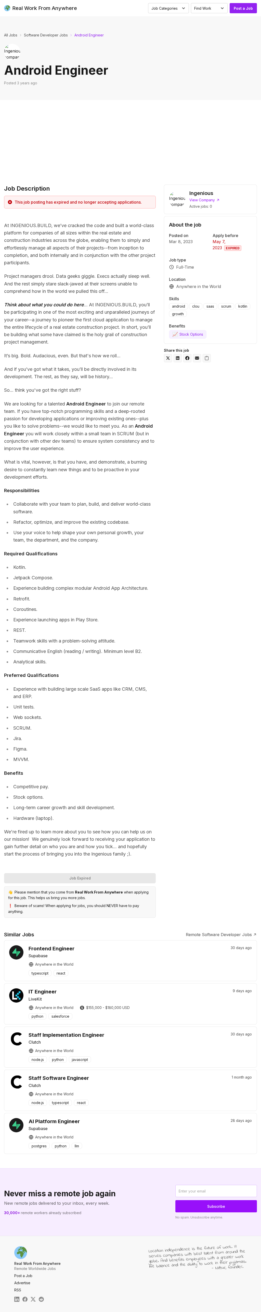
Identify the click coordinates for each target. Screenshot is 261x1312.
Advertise (22, 1283)
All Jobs (10, 35)
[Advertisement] (130, 138)
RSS (17, 1290)
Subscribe (216, 1206)
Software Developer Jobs (46, 35)
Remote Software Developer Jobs (219, 934)
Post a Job (243, 8)
